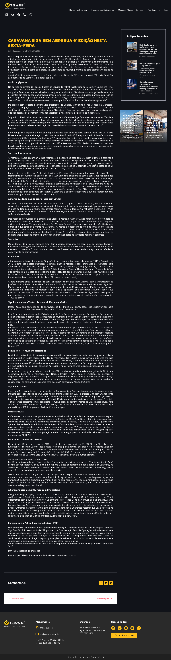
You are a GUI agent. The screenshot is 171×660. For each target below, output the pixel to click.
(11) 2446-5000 (46, 628)
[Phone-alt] (24, 14)
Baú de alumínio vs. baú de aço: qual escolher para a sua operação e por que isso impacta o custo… (149, 49)
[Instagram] (30, 14)
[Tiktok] (139, 628)
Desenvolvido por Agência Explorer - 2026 (85, 657)
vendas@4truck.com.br (49, 634)
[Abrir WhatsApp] (164, 653)
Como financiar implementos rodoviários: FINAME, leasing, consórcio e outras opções (148, 86)
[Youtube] (12, 14)
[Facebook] (18, 14)
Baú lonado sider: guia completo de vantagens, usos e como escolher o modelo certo (149, 67)
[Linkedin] (6, 14)
